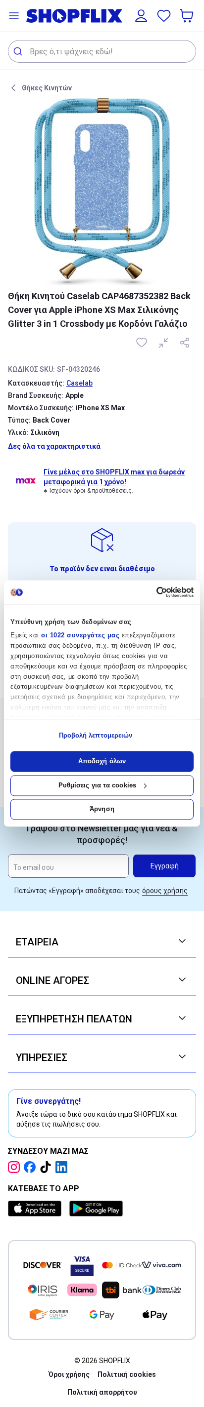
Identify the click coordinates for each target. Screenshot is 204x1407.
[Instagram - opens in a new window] (16, 1167)
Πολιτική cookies (127, 1374)
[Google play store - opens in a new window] (96, 1208)
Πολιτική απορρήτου (102, 1392)
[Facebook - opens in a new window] (32, 1167)
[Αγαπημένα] (163, 15)
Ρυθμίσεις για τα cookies (97, 785)
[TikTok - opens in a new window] (47, 1167)
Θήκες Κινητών (47, 88)
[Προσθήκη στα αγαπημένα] (143, 343)
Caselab (79, 383)
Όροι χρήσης (69, 1374)
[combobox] (102, 51)
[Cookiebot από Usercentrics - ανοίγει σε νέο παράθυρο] (150, 591)
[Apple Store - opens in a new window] (36, 1208)
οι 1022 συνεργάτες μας (80, 635)
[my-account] (141, 15)
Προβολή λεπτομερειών (96, 735)
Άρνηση (102, 809)
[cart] (187, 15)
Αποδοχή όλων (102, 761)
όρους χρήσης (165, 891)
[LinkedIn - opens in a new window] (63, 1167)
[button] (14, 16)
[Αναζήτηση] (19, 51)
